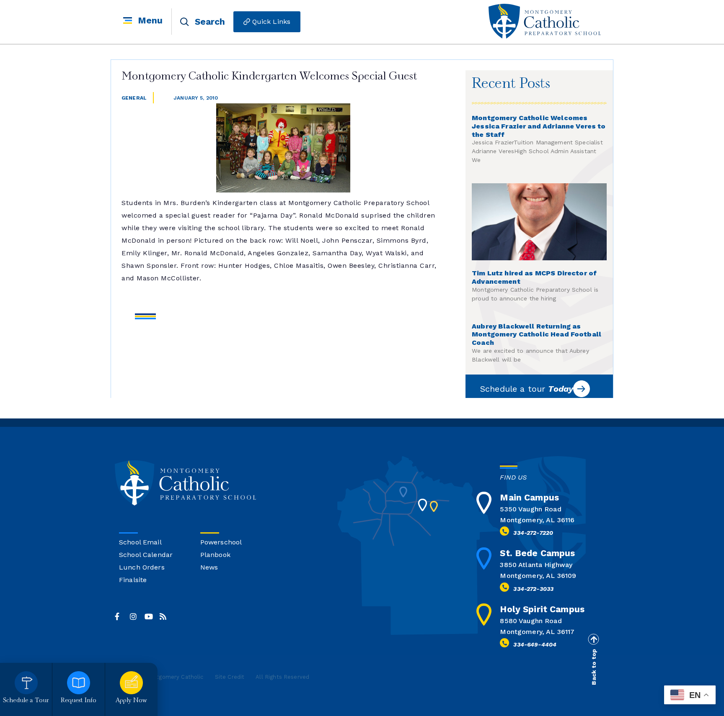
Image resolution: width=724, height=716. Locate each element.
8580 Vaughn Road (530, 621)
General (134, 98)
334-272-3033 (533, 588)
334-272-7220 (533, 532)
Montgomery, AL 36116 (537, 520)
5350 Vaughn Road (530, 509)
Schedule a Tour (26, 701)
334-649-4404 (534, 644)
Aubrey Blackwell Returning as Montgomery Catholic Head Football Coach (536, 334)
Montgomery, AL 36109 (538, 576)
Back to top (593, 667)
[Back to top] (593, 639)
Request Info (79, 701)
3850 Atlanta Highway (536, 565)
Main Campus (529, 497)
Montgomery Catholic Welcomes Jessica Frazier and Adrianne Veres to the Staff (539, 126)
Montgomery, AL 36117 (537, 632)
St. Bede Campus (537, 553)
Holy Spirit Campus (542, 609)
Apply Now (131, 701)
